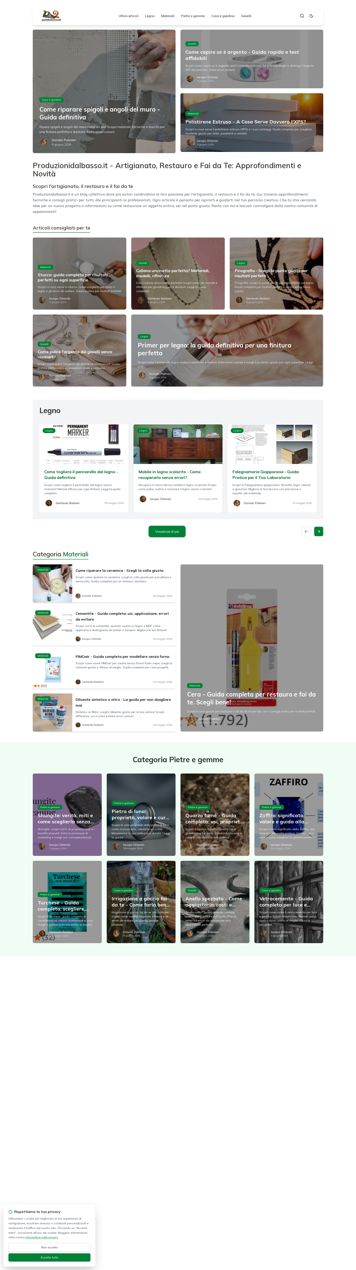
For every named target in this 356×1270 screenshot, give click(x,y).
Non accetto (49, 1247)
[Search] (302, 16)
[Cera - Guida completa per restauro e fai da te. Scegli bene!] (251, 648)
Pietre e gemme (193, 16)
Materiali (167, 16)
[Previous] (306, 531)
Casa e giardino (223, 16)
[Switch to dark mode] (311, 16)
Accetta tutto (50, 1257)
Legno (150, 16)
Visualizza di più (167, 531)
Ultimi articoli (128, 16)
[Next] (318, 531)
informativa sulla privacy (41, 1237)
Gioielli (246, 16)
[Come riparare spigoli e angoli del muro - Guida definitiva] (104, 91)
